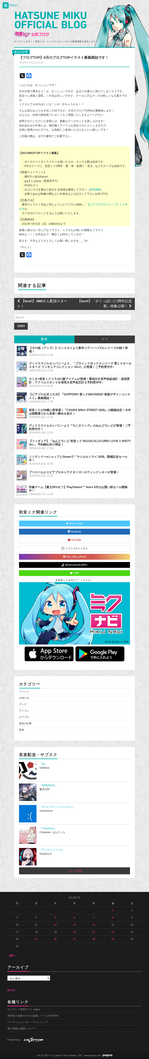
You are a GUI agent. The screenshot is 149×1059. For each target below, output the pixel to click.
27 (74, 939)
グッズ (23, 704)
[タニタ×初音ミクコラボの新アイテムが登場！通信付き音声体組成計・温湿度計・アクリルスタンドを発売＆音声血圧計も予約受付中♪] (22, 382)
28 (93, 939)
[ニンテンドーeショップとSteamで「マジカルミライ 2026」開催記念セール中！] (22, 460)
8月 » (13, 955)
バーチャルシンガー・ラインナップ (27, 1022)
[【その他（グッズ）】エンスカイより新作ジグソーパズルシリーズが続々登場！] (22, 351)
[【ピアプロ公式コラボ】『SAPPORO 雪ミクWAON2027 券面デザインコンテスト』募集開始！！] (22, 397)
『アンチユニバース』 (52, 850)
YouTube (75, 540)
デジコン (24, 710)
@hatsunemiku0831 (75, 565)
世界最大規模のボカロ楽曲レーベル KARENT (33, 1015)
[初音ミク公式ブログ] (50, 25)
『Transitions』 (48, 828)
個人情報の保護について (21, 1028)
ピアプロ (24, 717)
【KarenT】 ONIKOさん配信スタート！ (42, 304)
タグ (104, 339)
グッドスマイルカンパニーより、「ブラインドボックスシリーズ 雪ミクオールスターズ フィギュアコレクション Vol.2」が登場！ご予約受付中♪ (80, 365)
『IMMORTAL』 (48, 785)
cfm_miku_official (75, 556)
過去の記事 (21, 51)
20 (74, 932)
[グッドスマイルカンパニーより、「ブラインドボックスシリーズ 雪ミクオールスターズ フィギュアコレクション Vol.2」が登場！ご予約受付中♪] (22, 366)
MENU (13, 5)
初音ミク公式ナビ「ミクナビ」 (75, 580)
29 (112, 939)
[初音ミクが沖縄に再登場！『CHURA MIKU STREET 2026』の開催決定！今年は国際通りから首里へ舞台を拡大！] (22, 413)
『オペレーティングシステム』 (57, 807)
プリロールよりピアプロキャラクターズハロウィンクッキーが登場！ (74, 472)
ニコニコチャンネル (76, 548)
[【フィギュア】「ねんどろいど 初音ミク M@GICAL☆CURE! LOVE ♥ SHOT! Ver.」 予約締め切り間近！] (22, 444)
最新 (44, 339)
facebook (75, 531)
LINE (76, 573)
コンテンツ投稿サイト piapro (23, 1009)
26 (55, 939)
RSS (12, 990)
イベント (24, 691)
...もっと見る (74, 870)
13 (74, 924)
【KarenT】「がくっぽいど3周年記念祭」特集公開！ (104, 304)
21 (93, 932)
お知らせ (24, 698)
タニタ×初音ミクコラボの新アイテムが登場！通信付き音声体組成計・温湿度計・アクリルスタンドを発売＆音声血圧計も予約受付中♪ (79, 380)
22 (112, 932)
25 (36, 939)
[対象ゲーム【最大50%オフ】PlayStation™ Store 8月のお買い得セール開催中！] (22, 490)
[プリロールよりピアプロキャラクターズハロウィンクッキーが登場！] (22, 475)
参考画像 (95, 189)
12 (55, 924)
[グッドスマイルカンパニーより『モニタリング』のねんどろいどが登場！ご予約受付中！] (22, 428)
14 (93, 924)
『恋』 (43, 764)
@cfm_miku (75, 523)
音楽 (21, 730)
